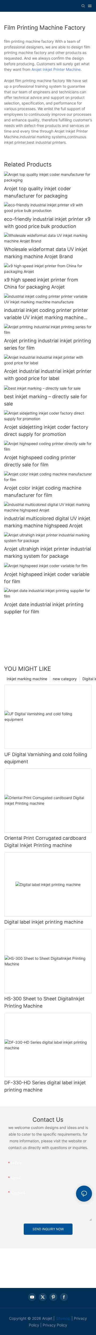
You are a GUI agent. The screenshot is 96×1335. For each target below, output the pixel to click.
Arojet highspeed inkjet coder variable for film (46, 577)
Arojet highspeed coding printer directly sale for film (40, 461)
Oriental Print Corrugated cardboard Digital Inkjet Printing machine (45, 841)
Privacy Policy (55, 1325)
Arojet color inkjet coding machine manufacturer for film (42, 491)
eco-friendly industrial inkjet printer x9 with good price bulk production (47, 222)
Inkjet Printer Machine (62, 69)
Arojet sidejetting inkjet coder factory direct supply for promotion (46, 430)
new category (65, 678)
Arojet (36, 69)
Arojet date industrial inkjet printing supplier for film (43, 608)
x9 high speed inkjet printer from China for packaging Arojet (41, 283)
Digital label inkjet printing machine (43, 922)
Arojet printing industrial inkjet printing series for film (47, 344)
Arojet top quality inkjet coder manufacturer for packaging (37, 192)
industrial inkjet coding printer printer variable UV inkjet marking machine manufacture (46, 314)
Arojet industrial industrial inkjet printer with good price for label (47, 374)
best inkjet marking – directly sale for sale (45, 400)
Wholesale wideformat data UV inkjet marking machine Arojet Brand (45, 252)
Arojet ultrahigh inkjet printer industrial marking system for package (47, 552)
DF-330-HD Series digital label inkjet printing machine (45, 1086)
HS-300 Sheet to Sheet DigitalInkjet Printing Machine (44, 1002)
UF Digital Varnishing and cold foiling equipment (45, 758)
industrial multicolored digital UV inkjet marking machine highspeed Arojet (47, 522)
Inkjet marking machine (27, 678)
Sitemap (63, 1318)
